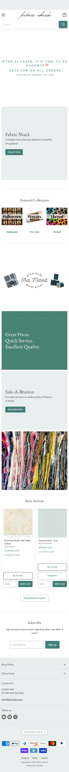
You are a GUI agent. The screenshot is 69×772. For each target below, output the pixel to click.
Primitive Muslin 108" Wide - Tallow (18, 542)
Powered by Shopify (34, 765)
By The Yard (18, 575)
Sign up (52, 645)
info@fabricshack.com (12, 699)
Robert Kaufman (45, 543)
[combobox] (30, 24)
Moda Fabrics (9, 546)
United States (33, 732)
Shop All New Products (35, 598)
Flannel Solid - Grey (48, 540)
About (35, 758)
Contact (44, 758)
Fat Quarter (52, 575)
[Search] (63, 24)
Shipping (25, 758)
